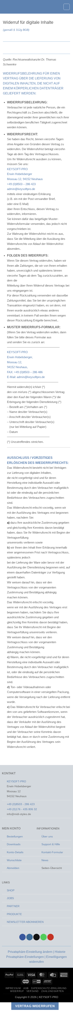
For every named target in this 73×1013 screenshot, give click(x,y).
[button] (5, 6)
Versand (32, 991)
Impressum (13, 988)
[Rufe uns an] (43, 937)
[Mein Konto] (59, 7)
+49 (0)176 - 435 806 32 (22, 809)
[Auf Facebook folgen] (22, 937)
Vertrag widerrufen (35, 1006)
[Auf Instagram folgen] (29, 937)
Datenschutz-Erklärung (49, 988)
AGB (26, 988)
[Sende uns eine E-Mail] (36, 937)
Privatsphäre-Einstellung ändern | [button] (31, 951)
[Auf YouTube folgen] (50, 937)
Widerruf (17, 991)
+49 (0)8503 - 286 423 (21, 804)
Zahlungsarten (52, 991)
